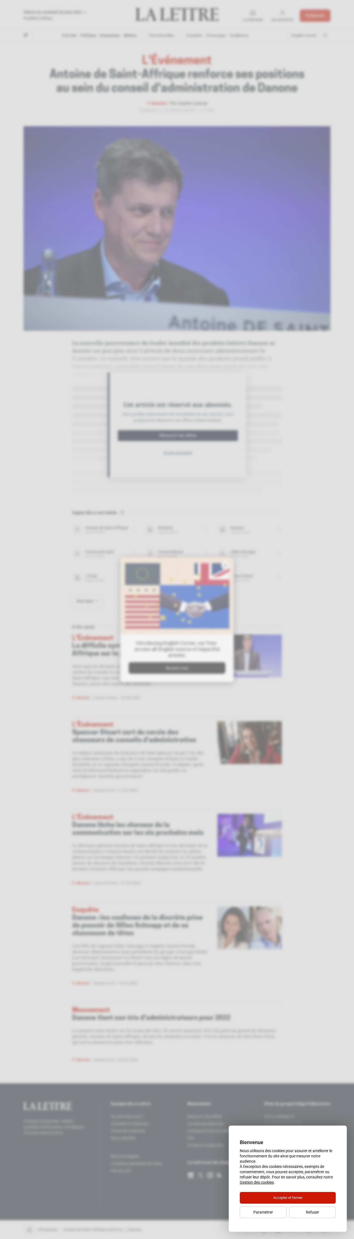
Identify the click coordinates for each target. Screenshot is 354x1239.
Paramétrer (263, 1212)
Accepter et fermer (288, 1198)
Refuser (312, 1212)
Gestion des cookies (257, 1182)
